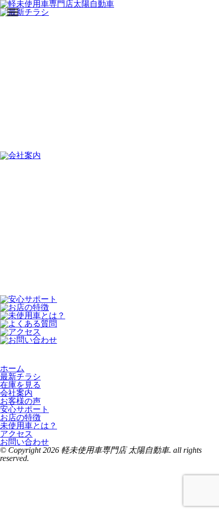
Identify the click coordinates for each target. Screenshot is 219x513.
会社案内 (16, 393)
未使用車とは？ (28, 425)
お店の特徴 (20, 417)
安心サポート (24, 409)
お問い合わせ (24, 442)
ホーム (12, 368)
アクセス (16, 433)
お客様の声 (20, 401)
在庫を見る (20, 384)
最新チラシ (20, 376)
